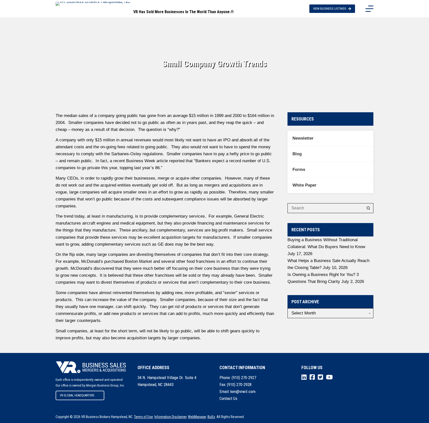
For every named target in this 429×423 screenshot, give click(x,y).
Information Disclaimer (170, 417)
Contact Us (228, 398)
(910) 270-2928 (239, 384)
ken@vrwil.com (242, 391)
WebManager (197, 417)
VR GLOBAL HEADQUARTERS (77, 395)
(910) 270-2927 (244, 377)
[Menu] (369, 9)
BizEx (211, 417)
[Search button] (368, 208)
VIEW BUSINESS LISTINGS (329, 8)
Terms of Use (143, 417)
